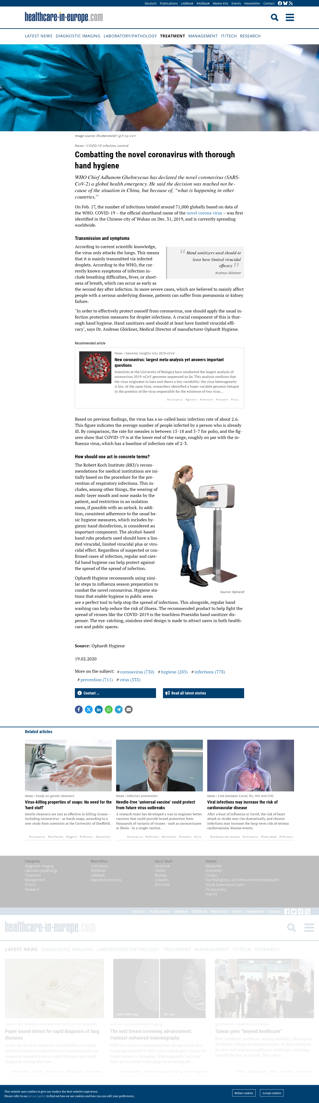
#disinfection (55, 837)
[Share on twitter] (89, 709)
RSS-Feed (162, 884)
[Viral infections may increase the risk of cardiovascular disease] (250, 765)
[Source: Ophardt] (205, 526)
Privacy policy (216, 889)
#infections (206, 399)
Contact (269, 3)
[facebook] (280, 3)
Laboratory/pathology (130, 35)
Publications (169, 3)
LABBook (187, 3)
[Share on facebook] (79, 709)
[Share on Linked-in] (99, 709)
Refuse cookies (244, 1093)
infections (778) (209, 672)
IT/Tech (229, 35)
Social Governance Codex (225, 884)
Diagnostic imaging (78, 35)
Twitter (160, 870)
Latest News (39, 35)
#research (222, 399)
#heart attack (269, 837)
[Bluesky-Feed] (285, 3)
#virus (234, 399)
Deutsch (151, 3)
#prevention (103, 837)
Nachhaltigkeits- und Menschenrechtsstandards (242, 879)
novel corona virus (204, 213)
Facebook (162, 866)
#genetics (191, 399)
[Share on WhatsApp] (109, 709)
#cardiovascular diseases (225, 837)
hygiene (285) (174, 672)
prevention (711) (97, 680)
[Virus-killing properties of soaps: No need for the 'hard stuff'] (68, 765)
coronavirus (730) (137, 672)
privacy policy (37, 1096)
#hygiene (71, 837)
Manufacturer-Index (106, 879)
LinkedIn (161, 879)
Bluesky (161, 875)
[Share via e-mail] (129, 709)
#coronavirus (175, 399)
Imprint (211, 894)
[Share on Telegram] (119, 709)
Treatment (172, 35)
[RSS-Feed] (291, 3)
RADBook (203, 3)
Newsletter (252, 3)
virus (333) (130, 680)
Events (236, 3)
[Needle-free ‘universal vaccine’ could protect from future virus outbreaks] (159, 765)
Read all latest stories (188, 693)
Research (250, 35)
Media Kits (220, 3)
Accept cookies (271, 1093)
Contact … (90, 693)
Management (203, 35)
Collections (99, 866)
